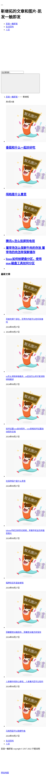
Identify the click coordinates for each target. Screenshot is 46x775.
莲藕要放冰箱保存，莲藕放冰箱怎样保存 (23, 632)
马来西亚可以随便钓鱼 (16, 731)
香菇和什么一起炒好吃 (20, 147)
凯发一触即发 (12, 24)
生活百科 (10, 27)
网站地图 (5, 773)
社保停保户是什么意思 (16, 481)
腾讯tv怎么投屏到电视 (20, 241)
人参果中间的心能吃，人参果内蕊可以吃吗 (24, 682)
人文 (8, 30)
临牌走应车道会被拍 (15, 583)
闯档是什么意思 (16, 194)
